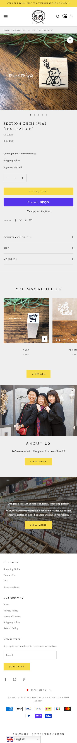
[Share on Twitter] (20, 220)
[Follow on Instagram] (14, 679)
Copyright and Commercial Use (20, 153)
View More (38, 461)
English (19, 739)
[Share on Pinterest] (25, 220)
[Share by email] (30, 220)
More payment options (38, 210)
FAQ (6, 581)
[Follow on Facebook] (5, 679)
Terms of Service (12, 616)
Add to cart (38, 191)
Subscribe (17, 666)
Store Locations (11, 586)
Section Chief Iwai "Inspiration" (33, 30)
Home (7, 30)
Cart (26, 350)
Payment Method (13, 167)
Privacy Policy (11, 610)
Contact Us (9, 575)
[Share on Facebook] (15, 220)
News (6, 604)
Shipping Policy (12, 160)
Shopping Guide (12, 569)
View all (38, 373)
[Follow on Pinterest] (24, 679)
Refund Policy (11, 628)
